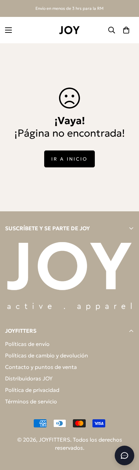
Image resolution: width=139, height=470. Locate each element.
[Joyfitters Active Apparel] (69, 30)
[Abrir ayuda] (124, 455)
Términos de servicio (31, 401)
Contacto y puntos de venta (41, 366)
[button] (126, 30)
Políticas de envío (27, 343)
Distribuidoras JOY (29, 378)
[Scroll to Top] (127, 434)
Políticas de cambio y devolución (46, 355)
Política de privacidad (32, 389)
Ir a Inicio (69, 159)
